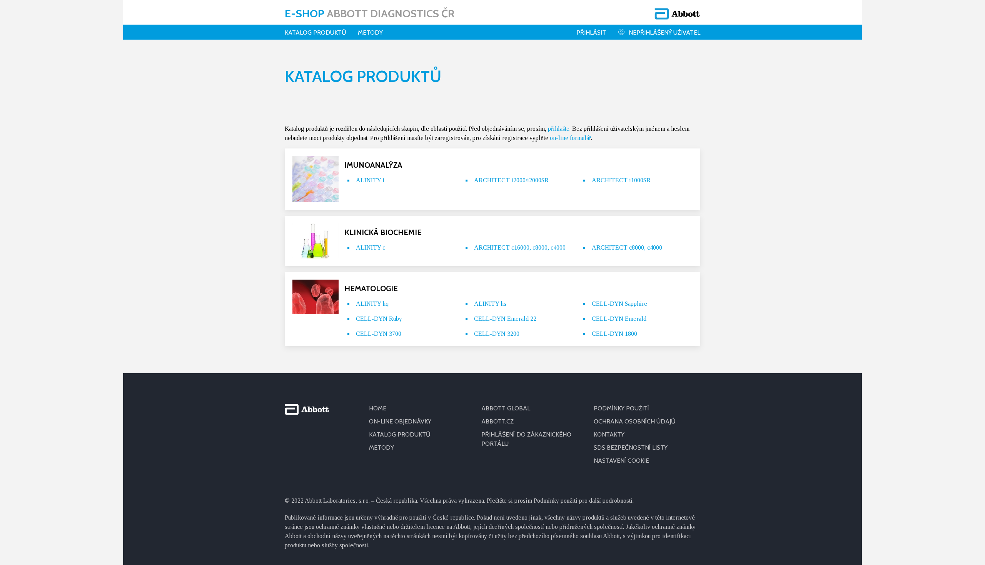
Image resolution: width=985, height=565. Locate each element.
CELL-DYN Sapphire (619, 303)
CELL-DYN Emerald (619, 318)
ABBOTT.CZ (497, 421)
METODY (381, 447)
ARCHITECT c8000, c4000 (627, 247)
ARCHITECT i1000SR (621, 180)
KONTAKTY (609, 434)
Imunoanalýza (373, 165)
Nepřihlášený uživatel (664, 32)
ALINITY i (370, 180)
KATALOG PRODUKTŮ (400, 434)
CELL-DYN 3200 (496, 333)
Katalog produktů (315, 32)
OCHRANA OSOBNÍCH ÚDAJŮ (635, 421)
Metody (370, 32)
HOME (377, 408)
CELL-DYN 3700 (378, 333)
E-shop (369, 13)
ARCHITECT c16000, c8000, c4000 (520, 247)
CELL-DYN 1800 (614, 333)
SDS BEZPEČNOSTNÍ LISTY (631, 447)
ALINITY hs (490, 303)
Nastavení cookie (621, 460)
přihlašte (558, 128)
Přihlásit (591, 32)
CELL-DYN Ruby (379, 318)
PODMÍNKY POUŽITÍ (621, 408)
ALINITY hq (372, 303)
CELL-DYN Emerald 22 (505, 318)
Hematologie (371, 288)
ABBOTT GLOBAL (505, 408)
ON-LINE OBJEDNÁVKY (400, 421)
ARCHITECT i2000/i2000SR (511, 180)
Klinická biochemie (383, 232)
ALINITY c (370, 247)
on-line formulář (570, 138)
